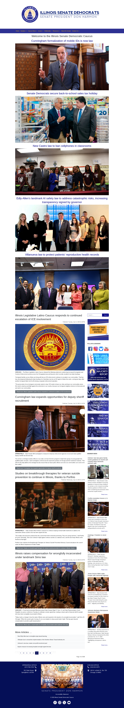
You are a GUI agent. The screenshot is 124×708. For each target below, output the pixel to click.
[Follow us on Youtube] (69, 701)
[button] (23, 31)
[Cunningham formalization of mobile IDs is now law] (62, 66)
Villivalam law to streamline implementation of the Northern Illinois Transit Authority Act (41, 639)
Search (106, 315)
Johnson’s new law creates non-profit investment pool (32, 643)
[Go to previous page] (18, 652)
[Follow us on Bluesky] (101, 348)
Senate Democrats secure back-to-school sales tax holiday (62, 93)
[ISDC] (61, 14)
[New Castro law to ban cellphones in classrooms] (62, 171)
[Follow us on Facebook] (90, 348)
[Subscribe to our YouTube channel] (106, 348)
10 (23, 653)
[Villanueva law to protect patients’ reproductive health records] (62, 283)
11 (26, 653)
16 (43, 653)
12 (30, 653)
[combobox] (94, 315)
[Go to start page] (16, 652)
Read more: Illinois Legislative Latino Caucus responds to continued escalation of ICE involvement (44, 391)
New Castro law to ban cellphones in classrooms (62, 145)
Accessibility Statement (62, 694)
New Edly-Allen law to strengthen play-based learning (32, 636)
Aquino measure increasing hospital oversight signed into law (34, 646)
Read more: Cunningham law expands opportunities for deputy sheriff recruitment (39, 468)
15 (40, 653)
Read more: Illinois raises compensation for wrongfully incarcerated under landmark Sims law (42, 624)
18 (50, 653)
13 (33, 653)
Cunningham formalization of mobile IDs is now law (62, 40)
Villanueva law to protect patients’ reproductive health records (62, 254)
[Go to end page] (55, 652)
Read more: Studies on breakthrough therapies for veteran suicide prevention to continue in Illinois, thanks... (46, 548)
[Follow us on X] (65, 701)
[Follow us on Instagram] (96, 348)
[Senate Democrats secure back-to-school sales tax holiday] (62, 119)
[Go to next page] (53, 652)
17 (46, 653)
